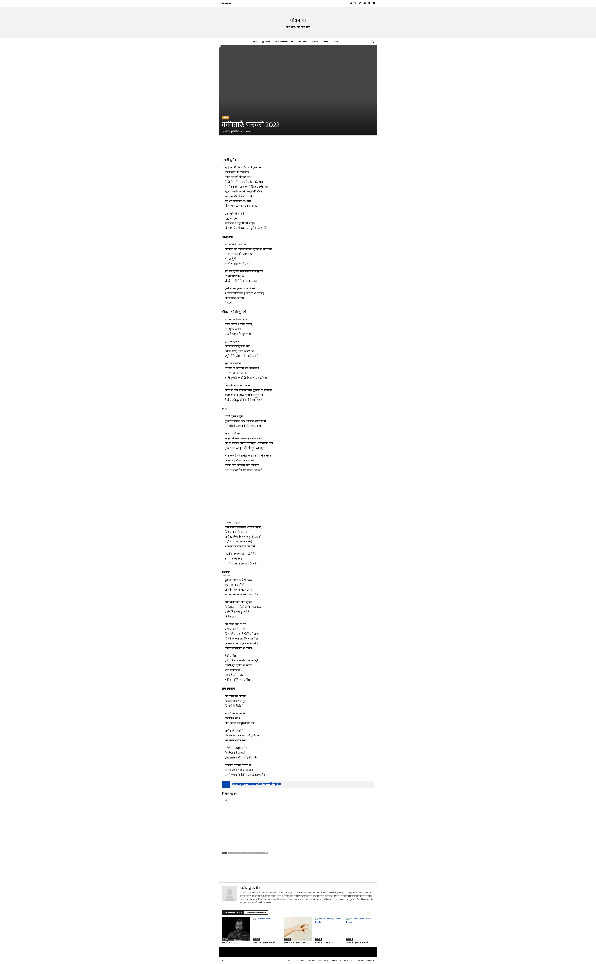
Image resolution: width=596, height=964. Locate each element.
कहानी (318, 939)
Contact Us (300, 960)
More (325, 41)
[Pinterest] (360, 3)
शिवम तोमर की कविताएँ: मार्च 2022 (297, 942)
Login (335, 41)
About (290, 960)
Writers (302, 41)
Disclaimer (348, 960)
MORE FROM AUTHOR (256, 912)
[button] (372, 41)
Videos (314, 41)
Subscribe (311, 960)
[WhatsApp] (259, 145)
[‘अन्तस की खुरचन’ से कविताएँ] (360, 929)
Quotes (266, 41)
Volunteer (359, 960)
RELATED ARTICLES (233, 912)
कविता (225, 117)
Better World (250, 853)
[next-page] (372, 912)
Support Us (225, 3)
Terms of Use (336, 960)
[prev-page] (368, 912)
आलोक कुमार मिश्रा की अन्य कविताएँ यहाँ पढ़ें (256, 784)
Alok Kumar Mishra (236, 853)
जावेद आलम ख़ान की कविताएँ (264, 942)
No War (260, 853)
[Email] (273, 145)
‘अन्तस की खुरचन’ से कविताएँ (357, 942)
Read (255, 41)
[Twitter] (369, 3)
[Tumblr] (287, 145)
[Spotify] (364, 3)
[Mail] (355, 3)
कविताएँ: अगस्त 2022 (230, 942)
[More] (294, 145)
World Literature (284, 41)
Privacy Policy (323, 960)
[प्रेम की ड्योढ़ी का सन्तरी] (329, 929)
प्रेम (266, 853)
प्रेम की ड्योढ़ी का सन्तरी (324, 942)
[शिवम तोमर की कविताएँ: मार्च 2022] (298, 929)
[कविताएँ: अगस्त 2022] (236, 929)
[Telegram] (266, 145)
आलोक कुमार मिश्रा (231, 131)
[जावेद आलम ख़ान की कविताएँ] (267, 929)
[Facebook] (346, 3)
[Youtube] (374, 3)
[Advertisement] (298, 495)
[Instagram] (350, 3)
